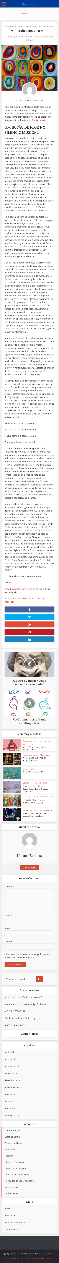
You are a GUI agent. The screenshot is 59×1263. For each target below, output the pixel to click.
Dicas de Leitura (29, 796)
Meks (31, 1253)
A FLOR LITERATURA (33, 771)
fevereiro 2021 (12, 1059)
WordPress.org (12, 1229)
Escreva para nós (46, 1258)
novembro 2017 (12, 1087)
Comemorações (30, 783)
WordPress (51, 1253)
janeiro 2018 (11, 1073)
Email (8, 928)
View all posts (29, 867)
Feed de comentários (15, 1222)
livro (18, 598)
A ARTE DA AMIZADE (33, 802)
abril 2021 (9, 1052)
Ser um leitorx (46, 26)
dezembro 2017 (12, 1080)
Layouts (21, 1258)
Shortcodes (31, 1258)
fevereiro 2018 (12, 1066)
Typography (10, 1258)
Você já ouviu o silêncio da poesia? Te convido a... (35, 814)
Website (8, 941)
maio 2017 (10, 1094)
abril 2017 (9, 1101)
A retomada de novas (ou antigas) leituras (34, 759)
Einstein (8, 279)
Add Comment (26, 36)
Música (31, 223)
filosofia (10, 598)
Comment (9, 886)
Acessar (8, 1208)
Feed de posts (11, 1215)
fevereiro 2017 (12, 1115)
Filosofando (31, 26)
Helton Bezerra (45, 36)
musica (40, 598)
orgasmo (27, 371)
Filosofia (27, 800)
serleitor (10, 601)
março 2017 (10, 1108)
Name (8, 915)
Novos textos (45, 741)
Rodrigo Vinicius (39, 120)
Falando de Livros (15, 26)
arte (9, 504)
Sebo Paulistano (12, 588)
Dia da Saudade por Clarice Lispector (35, 790)
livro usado (28, 598)
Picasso (45, 547)
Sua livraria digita (29, 588)
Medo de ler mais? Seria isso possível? (34, 748)
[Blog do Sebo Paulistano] (29, 3)
